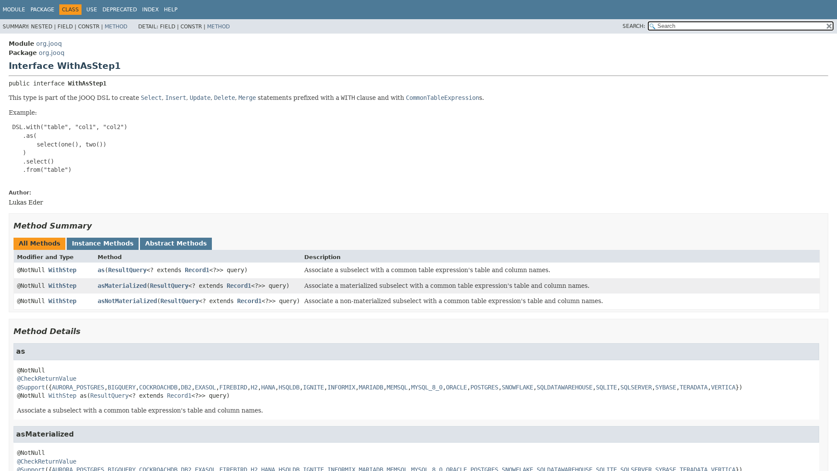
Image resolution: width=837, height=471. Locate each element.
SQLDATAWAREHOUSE (564, 387)
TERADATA (694, 387)
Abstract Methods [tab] (176, 243)
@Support (31, 387)
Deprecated (119, 10)
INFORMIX (341, 387)
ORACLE (456, 387)
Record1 (197, 269)
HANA (268, 387)
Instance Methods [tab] (102, 243)
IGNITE (313, 387)
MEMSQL (397, 387)
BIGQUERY (122, 387)
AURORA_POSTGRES (78, 387)
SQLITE (606, 387)
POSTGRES (484, 387)
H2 (254, 387)
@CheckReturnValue (46, 378)
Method (116, 27)
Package (42, 10)
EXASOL (205, 387)
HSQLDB (289, 387)
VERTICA (723, 387)
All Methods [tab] (39, 243)
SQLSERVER (636, 387)
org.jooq (49, 43)
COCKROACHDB (158, 387)
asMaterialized (122, 285)
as (101, 269)
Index (150, 10)
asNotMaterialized (127, 300)
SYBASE (665, 387)
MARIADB (371, 387)
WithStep (62, 269)
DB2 (186, 387)
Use (91, 10)
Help (170, 10)
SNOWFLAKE (517, 387)
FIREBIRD (233, 387)
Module (14, 10)
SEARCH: (634, 26)
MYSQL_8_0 (426, 387)
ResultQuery (127, 269)
